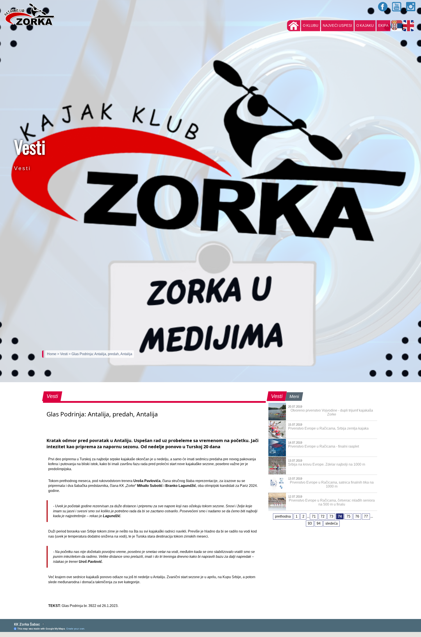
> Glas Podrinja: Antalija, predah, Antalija (100, 354)
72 (323, 516)
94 (319, 523)
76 (357, 516)
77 (366, 516)
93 (310, 523)
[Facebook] (383, 6)
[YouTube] (397, 6)
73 (331, 516)
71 (314, 516)
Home (52, 354)
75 (348, 516)
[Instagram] (411, 6)
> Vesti (63, 354)
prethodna (283, 516)
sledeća (331, 523)
